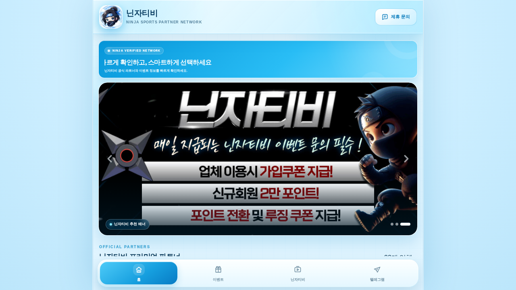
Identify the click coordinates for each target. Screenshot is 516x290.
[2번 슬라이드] (396, 224)
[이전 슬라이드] (110, 159)
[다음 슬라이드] (406, 159)
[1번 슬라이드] (392, 224)
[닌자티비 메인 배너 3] (258, 159)
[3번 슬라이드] (405, 224)
